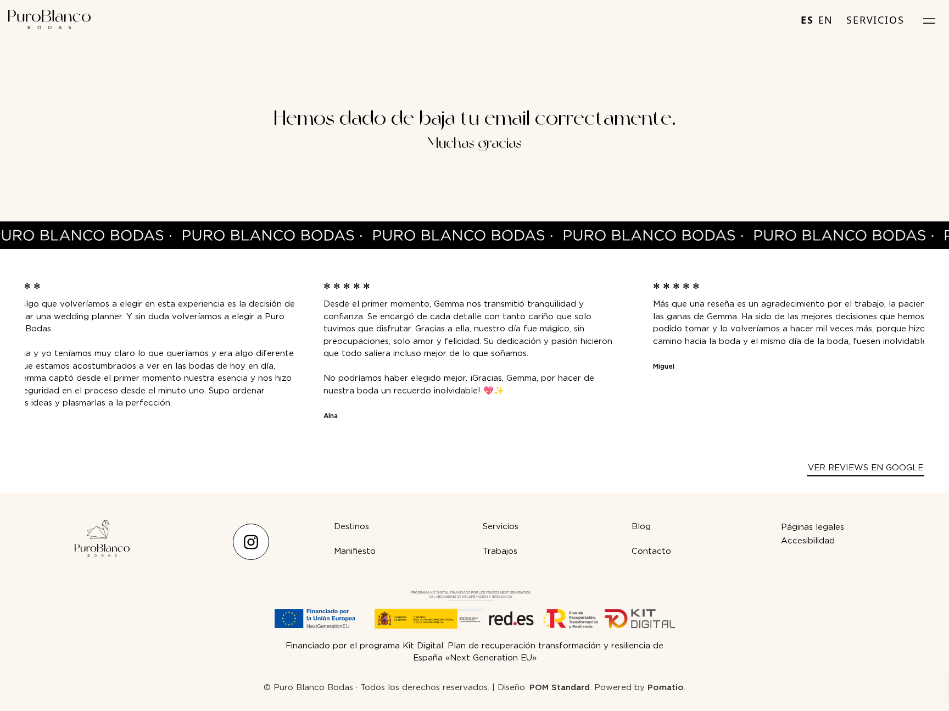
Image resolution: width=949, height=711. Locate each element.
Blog (641, 526)
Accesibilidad (808, 541)
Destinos (351, 526)
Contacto (651, 551)
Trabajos (500, 551)
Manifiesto (355, 551)
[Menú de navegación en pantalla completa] (929, 19)
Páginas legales (812, 527)
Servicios (500, 526)
